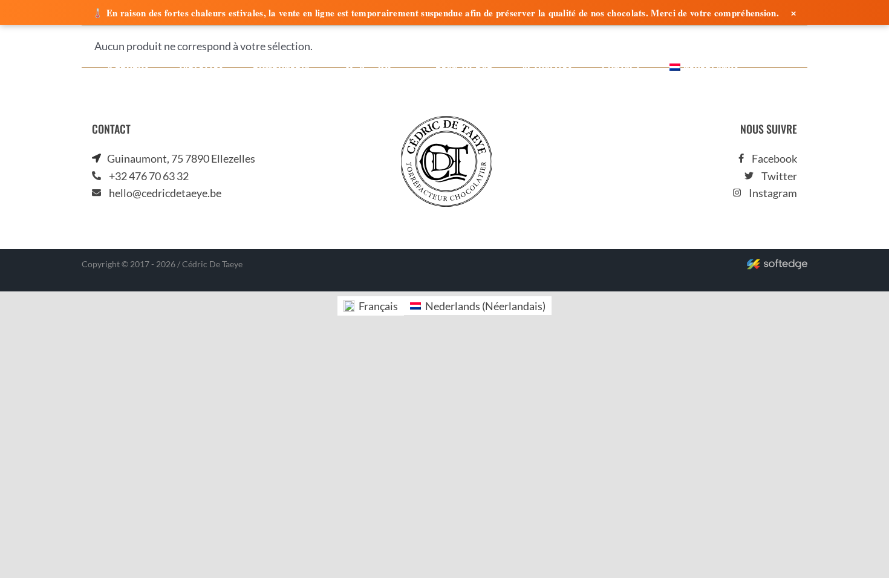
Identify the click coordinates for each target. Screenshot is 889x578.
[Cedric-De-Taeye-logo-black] (446, 121)
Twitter (779, 176)
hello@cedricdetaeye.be (165, 193)
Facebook (774, 158)
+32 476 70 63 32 (149, 176)
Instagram (773, 193)
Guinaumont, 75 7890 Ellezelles (181, 158)
